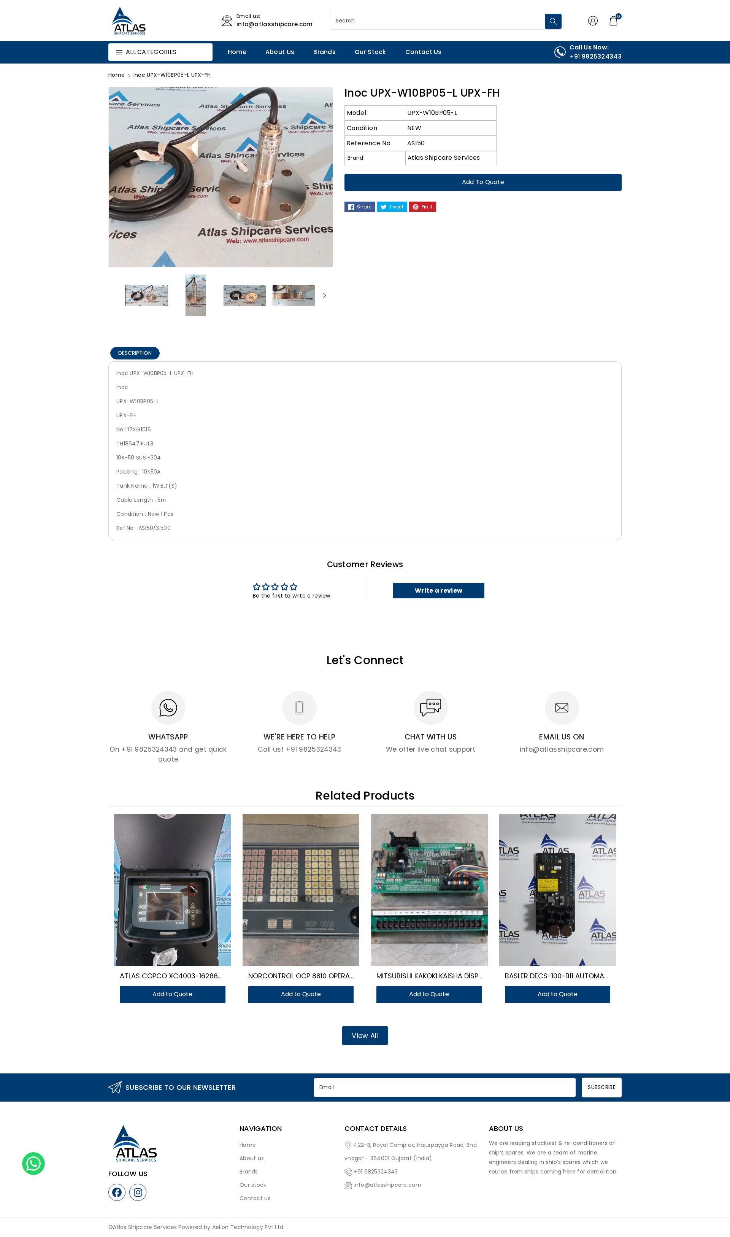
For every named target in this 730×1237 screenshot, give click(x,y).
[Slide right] (324, 295)
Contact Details (375, 1128)
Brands (249, 1171)
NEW (414, 128)
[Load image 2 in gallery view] (195, 294)
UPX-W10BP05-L (432, 112)
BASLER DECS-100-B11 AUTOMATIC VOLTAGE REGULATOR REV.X (606, 976)
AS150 (416, 143)
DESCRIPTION (135, 353)
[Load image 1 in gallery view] (146, 294)
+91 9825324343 (376, 1171)
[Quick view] (182, 891)
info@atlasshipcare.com (387, 1185)
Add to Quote (483, 182)
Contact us (255, 1198)
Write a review (438, 590)
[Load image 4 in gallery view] (293, 294)
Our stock (253, 1185)
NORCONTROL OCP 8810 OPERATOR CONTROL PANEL (333, 976)
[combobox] (438, 20)
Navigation (261, 1128)
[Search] (553, 21)
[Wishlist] (163, 891)
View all (365, 1035)
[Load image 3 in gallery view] (244, 294)
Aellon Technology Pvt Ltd (248, 1227)
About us (252, 1158)
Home (116, 75)
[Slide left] (116, 295)
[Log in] (592, 20)
